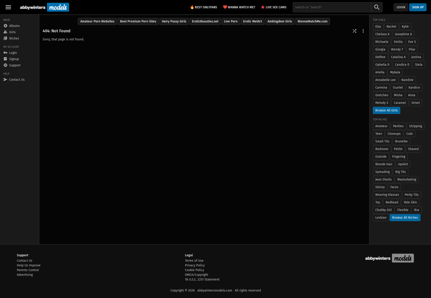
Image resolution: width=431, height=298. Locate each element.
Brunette (401, 141)
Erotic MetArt (252, 21)
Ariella (380, 72)
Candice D (402, 65)
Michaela (381, 42)
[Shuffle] (354, 31)
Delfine (380, 57)
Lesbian (381, 218)
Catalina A (398, 57)
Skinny (380, 187)
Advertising (25, 275)
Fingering (398, 157)
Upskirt (403, 164)
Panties (398, 126)
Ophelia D (382, 65)
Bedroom (381, 149)
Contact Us (24, 261)
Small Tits (382, 141)
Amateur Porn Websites (97, 21)
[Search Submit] (376, 7)
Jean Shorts (383, 179)
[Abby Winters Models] (44, 7)
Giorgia (380, 49)
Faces (394, 187)
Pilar (412, 49)
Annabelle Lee (385, 80)
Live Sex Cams (276, 7)
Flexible (403, 210)
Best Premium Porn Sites (138, 21)
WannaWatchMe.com (313, 21)
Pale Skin (410, 202)
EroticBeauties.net (205, 21)
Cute (409, 134)
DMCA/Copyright (196, 275)
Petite (398, 149)
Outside (381, 157)
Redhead (392, 202)
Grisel (415, 103)
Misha (398, 95)
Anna (411, 95)
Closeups (394, 134)
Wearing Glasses (387, 195)
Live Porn (230, 21)
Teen (378, 134)
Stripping (415, 126)
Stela (418, 65)
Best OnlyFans (203, 7)
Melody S (381, 103)
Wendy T (397, 49)
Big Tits (400, 172)
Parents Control (28, 270)
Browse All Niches (405, 218)
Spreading (382, 172)
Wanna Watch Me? (239, 7)
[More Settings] (363, 31)
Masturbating (406, 179)
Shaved (413, 149)
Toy (377, 202)
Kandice (414, 87)
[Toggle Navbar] (8, 7)
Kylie (405, 26)
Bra (416, 210)
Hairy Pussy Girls (174, 21)
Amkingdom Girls (280, 21)
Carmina (381, 87)
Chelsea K (382, 34)
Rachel (391, 26)
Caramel (400, 103)
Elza (378, 26)
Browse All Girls (386, 110)
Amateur (381, 126)
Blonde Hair (383, 164)
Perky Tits (412, 195)
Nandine (407, 80)
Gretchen (381, 95)
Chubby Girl (383, 210)
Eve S (412, 42)
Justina (416, 57)
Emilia (398, 42)
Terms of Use (194, 261)
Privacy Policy (195, 265)
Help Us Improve (29, 265)
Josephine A (403, 34)
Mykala (395, 72)
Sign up (418, 7)
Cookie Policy (194, 270)
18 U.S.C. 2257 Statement (202, 279)
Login (401, 7)
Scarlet (398, 87)
